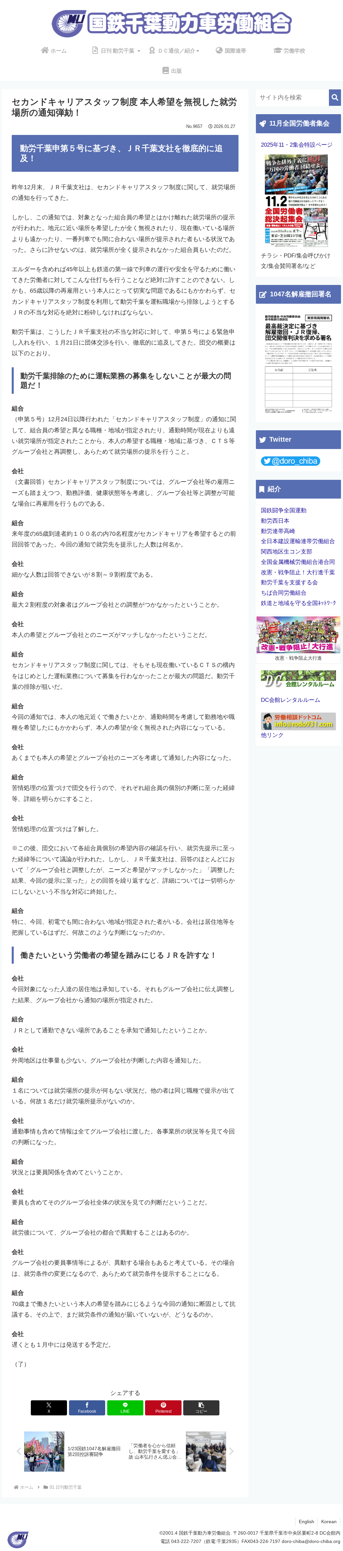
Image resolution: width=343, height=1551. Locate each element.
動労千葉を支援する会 (289, 582)
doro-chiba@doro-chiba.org (311, 1541)
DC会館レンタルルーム (290, 700)
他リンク (272, 735)
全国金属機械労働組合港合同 (298, 562)
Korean (329, 1521)
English (306, 1521)
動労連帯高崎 (278, 531)
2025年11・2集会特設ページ (297, 145)
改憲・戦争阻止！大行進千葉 (298, 572)
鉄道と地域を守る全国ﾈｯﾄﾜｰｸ (298, 603)
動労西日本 (275, 521)
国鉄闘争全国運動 (283, 510)
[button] (201, 1407)
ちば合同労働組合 (283, 593)
